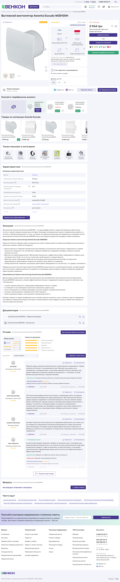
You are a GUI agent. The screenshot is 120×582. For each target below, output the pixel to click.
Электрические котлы (80, 557)
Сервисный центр (7, 559)
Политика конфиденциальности (12, 545)
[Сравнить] (116, 26)
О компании (5, 534)
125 (59, 82)
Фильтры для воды (79, 541)
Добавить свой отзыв (77, 355)
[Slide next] (45, 49)
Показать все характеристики (14, 217)
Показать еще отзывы (46, 473)
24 (110, 47)
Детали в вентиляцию (33, 157)
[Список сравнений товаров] (103, 6)
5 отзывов (83, 22)
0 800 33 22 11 (104, 2)
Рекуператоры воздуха (80, 545)
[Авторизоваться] (85, 6)
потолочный (44, 204)
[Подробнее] (66, 37)
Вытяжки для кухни (69, 157)
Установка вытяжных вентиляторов (57, 157)
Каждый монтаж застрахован (11, 555)
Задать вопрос (79, 487)
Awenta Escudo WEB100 (8, 137)
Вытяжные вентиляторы (46, 11)
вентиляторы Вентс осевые (47, 500)
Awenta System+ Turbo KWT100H (60, 103)
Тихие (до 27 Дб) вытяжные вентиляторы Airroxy (18, 503)
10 (92, 47)
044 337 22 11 (101, 540)
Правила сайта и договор (10, 541)
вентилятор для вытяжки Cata (27, 500)
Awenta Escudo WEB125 (68, 137)
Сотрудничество (7, 552)
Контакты (4, 538)
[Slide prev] (4, 49)
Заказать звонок (86, 90)
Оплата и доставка (31, 534)
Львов (94, 2)
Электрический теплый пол (82, 564)
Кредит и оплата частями (33, 545)
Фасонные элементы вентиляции (81, 157)
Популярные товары (56, 545)
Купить (57, 110)
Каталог (35, 7)
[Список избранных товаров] (99, 6)
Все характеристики (60, 64)
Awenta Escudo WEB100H (39, 103)
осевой (34, 212)
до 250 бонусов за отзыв (77, 25)
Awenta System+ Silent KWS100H (80, 103)
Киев (87, 2)
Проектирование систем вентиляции (44, 157)
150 (65, 82)
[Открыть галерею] (46, 70)
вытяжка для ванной (10, 500)
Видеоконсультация (109, 90)
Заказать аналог (103, 35)
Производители (54, 541)
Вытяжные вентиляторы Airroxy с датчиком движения (51, 503)
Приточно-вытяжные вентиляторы (20, 157)
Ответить (31, 387)
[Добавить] (18, 139)
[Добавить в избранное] (112, 26)
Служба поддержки (31, 555)
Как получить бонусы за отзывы (73, 332)
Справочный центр (55, 534)
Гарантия (28, 538)
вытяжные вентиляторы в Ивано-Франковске (83, 503)
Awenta (59, 34)
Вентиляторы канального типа (8, 157)
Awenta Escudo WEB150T (49, 137)
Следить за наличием (103, 42)
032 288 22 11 (101, 542)
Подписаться (106, 517)
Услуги (51, 548)
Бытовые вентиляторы (32, 11)
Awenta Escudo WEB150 (28, 137)
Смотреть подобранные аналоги (103, 52)
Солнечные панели (79, 561)
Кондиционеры (78, 538)
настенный (36, 204)
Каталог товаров (54, 538)
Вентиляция (22, 11)
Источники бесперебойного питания (82, 553)
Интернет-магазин (6, 11)
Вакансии (4, 548)
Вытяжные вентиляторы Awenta (62, 11)
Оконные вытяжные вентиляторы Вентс (70, 500)
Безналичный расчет (32, 548)
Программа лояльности (33, 552)
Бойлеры (76, 534)
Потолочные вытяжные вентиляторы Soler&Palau (98, 500)
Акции (51, 552)
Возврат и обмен (30, 541)
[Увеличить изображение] (46, 67)
